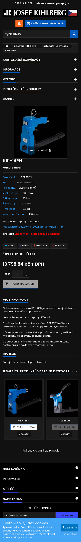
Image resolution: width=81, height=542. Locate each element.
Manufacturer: (12, 167)
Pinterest (59, 245)
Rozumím (70, 527)
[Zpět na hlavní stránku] (6, 46)
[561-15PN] (23, 398)
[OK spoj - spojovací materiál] (40, 13)
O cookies (70, 534)
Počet (6, 274)
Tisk (32, 254)
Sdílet (25, 245)
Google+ (41, 245)
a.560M (65, 420)
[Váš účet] (19, 23)
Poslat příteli (14, 254)
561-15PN (23, 420)
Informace (11, 69)
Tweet (11, 245)
